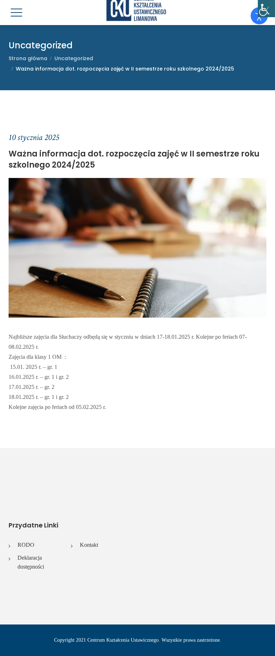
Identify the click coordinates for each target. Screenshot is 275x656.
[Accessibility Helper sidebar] (266, 8)
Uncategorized (73, 58)
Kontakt (89, 545)
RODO (26, 545)
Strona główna (28, 58)
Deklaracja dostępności (31, 562)
